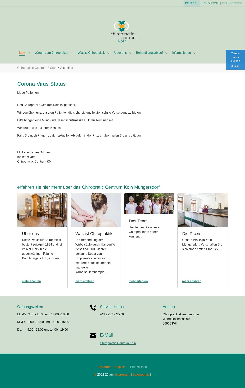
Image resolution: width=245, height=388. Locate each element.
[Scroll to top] (236, 379)
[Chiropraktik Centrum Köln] (122, 31)
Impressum (123, 374)
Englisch (211, 3)
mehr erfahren (31, 281)
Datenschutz (141, 374)
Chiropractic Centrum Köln (118, 343)
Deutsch (191, 3)
